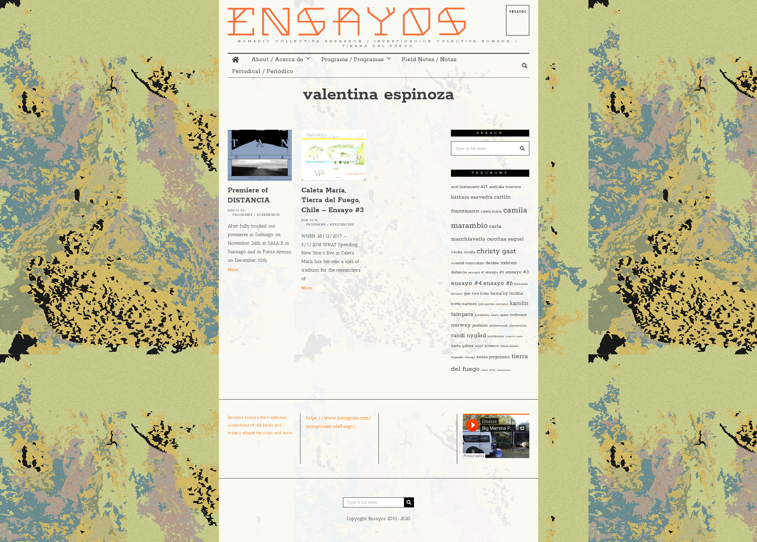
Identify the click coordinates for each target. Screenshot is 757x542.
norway (461, 325)
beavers (513, 186)
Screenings (268, 215)
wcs (492, 370)
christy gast (496, 251)
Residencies (342, 225)
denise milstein (501, 263)
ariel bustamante (465, 186)
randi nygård (468, 335)
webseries (503, 370)
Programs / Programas (352, 59)
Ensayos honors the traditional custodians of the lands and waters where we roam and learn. (260, 425)
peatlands (480, 325)
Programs (242, 215)
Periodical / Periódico (262, 71)
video (484, 370)
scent (479, 346)
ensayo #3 (517, 272)
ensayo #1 (476, 272)
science (492, 345)
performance (498, 326)
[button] (522, 148)
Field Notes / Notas (429, 59)
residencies (495, 336)
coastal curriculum (467, 263)
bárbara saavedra (472, 197)
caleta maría (491, 211)
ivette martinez (464, 304)
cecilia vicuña (463, 252)
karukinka (482, 315)
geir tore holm (476, 293)
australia (496, 186)
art (484, 186)
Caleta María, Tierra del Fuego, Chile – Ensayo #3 (332, 200)
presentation (518, 326)
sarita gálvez (462, 346)
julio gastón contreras (493, 304)
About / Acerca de (277, 59)
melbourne (518, 315)
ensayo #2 (495, 272)
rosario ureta (514, 336)
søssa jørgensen (493, 357)
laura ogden (500, 315)
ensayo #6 (498, 283)
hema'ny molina (506, 293)
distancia (459, 272)
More (233, 269)
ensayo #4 (466, 283)
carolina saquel (505, 239)
